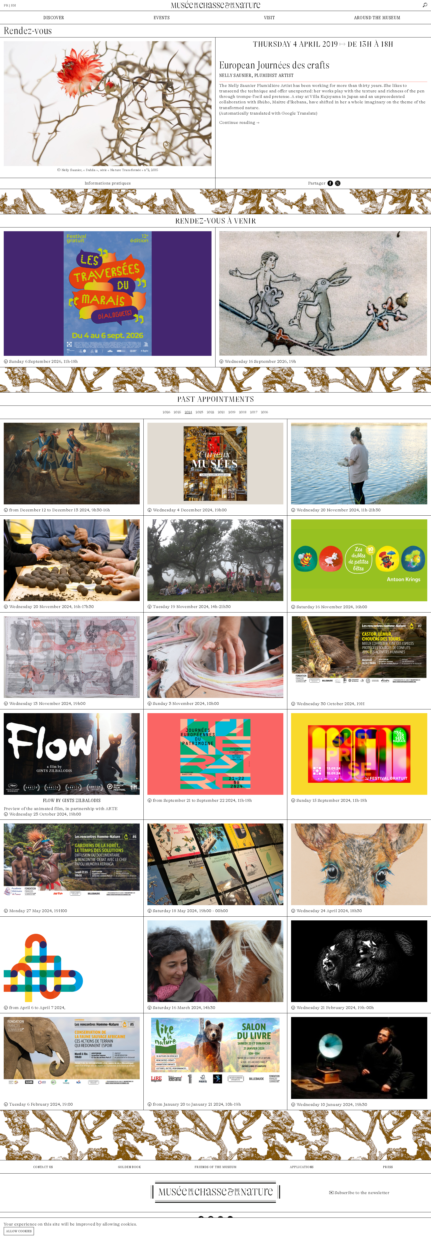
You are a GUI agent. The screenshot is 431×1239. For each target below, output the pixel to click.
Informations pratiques (108, 183)
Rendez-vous (28, 30)
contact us (43, 1166)
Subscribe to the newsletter (362, 1192)
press (388, 1166)
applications (302, 1166)
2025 (177, 412)
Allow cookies (19, 1231)
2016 (264, 412)
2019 (231, 412)
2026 (166, 412)
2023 (199, 412)
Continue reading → (239, 122)
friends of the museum (215, 1166)
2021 (221, 412)
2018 (243, 412)
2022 (210, 412)
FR (6, 5)
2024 (188, 412)
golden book (129, 1166)
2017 (253, 412)
